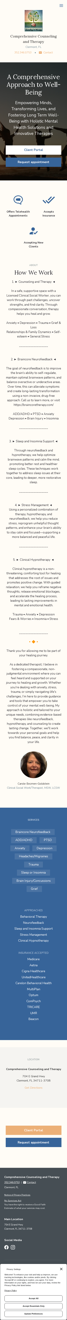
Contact (48, 52)
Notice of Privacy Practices (17, 1195)
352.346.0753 (22, 52)
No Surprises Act (12, 1200)
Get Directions (34, 1088)
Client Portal (33, 150)
